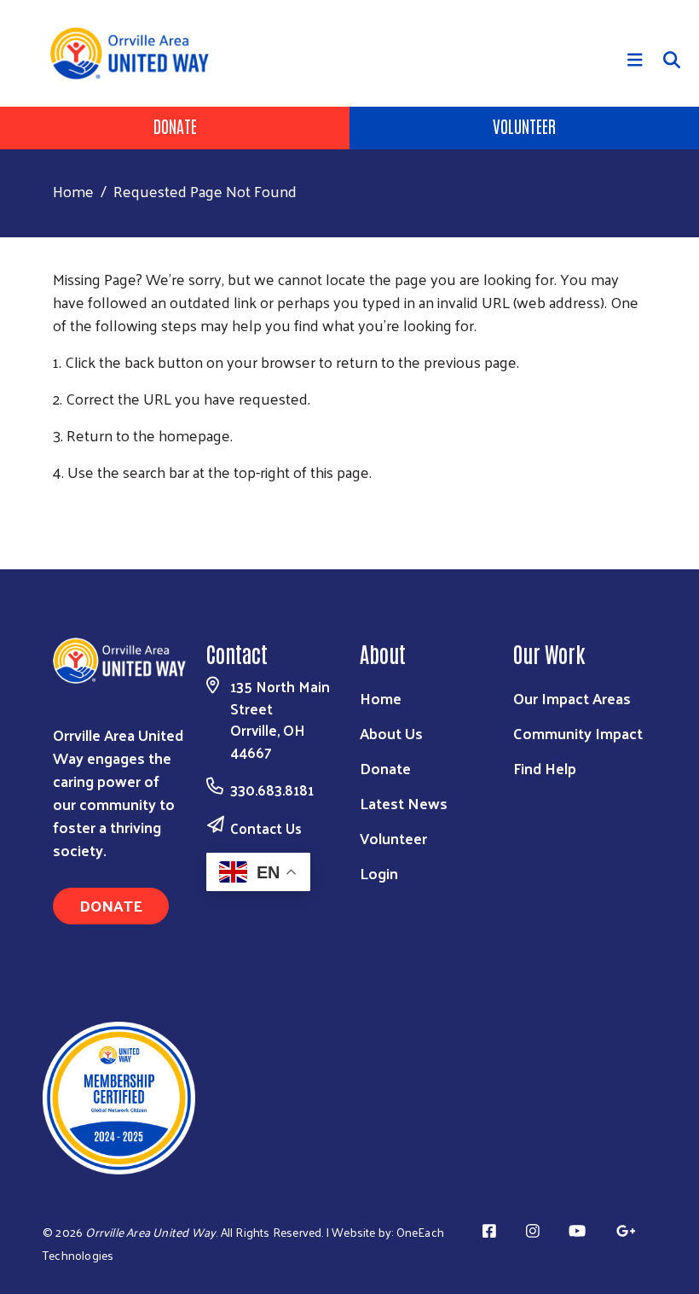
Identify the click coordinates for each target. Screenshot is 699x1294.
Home (73, 190)
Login (379, 873)
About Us (391, 733)
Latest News (404, 803)
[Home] (135, 53)
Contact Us (266, 828)
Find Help (544, 768)
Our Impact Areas (572, 698)
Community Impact (578, 733)
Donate (175, 125)
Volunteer (524, 125)
